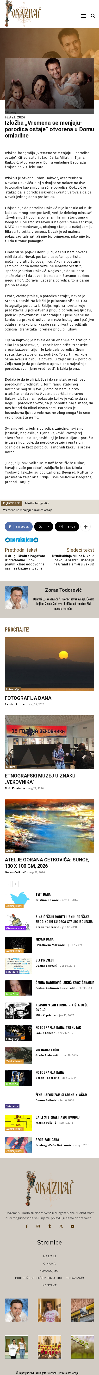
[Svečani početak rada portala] (49, 1347)
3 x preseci (45, 959)
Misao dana (45, 939)
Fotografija (12, 689)
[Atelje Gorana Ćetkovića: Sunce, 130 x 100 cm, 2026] (49, 826)
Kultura (10, 767)
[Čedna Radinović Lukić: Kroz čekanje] (18, 988)
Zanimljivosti (14, 906)
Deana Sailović (46, 965)
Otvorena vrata (15, 928)
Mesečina (12, 994)
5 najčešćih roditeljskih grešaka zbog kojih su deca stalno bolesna (64, 919)
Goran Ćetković (15, 872)
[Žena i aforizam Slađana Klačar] (18, 1100)
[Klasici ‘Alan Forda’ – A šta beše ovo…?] (18, 1011)
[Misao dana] (18, 945)
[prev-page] (8, 884)
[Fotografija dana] (49, 664)
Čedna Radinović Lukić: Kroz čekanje (65, 982)
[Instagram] (38, 1226)
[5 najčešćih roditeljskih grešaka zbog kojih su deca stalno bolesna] (18, 922)
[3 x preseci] (18, 966)
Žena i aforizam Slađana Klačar (61, 1094)
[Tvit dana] (18, 900)
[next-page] (15, 884)
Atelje (9, 850)
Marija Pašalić (46, 1122)
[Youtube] (72, 1226)
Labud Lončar (45, 1033)
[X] (61, 1226)
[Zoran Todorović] (17, 599)
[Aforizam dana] (18, 1145)
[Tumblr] (49, 1226)
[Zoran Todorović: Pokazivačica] (82, 1310)
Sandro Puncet (15, 704)
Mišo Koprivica (15, 788)
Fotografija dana (28, 698)
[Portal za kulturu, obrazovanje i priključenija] (23, 13)
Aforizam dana (47, 1139)
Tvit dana (43, 894)
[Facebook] (26, 1226)
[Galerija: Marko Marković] (82, 1347)
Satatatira (12, 971)
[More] (85, 526)
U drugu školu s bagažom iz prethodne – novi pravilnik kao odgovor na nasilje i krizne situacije (25, 562)
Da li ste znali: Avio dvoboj (58, 1117)
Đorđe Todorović (47, 1055)
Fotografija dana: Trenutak (58, 1027)
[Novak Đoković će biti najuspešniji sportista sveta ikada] (16, 1310)
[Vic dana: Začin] (18, 1055)
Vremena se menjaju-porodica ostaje (27, 510)
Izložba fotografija (37, 503)
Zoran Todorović (63, 590)
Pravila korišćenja (69, 1373)
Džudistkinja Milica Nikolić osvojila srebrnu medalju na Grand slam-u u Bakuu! (73, 560)
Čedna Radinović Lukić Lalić (55, 988)
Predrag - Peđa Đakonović (54, 1145)
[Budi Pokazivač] (16, 1347)
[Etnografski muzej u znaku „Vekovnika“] (49, 742)
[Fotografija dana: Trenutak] (18, 1033)
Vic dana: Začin (47, 1049)
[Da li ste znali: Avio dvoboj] (18, 1123)
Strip (9, 1016)
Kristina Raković (47, 900)
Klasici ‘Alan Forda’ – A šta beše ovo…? (62, 1007)
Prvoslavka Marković (50, 945)
